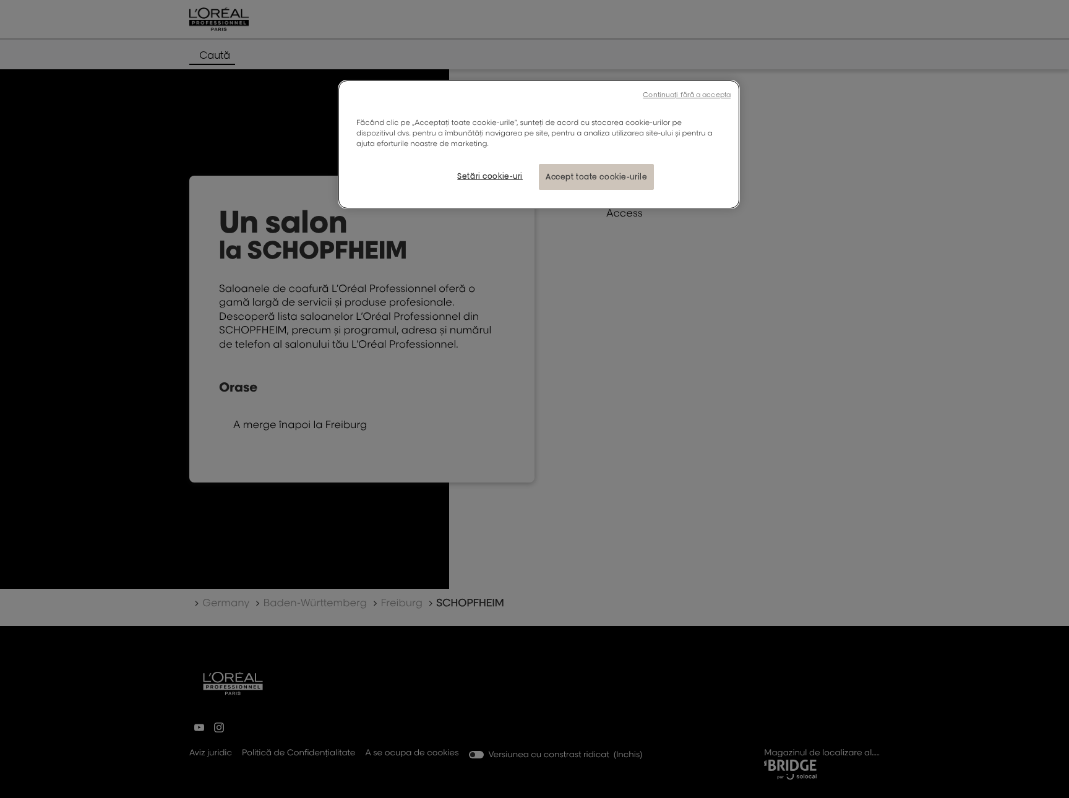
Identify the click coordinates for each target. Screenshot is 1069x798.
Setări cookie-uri (490, 176)
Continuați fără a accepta (687, 94)
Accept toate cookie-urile (596, 176)
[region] (539, 144)
